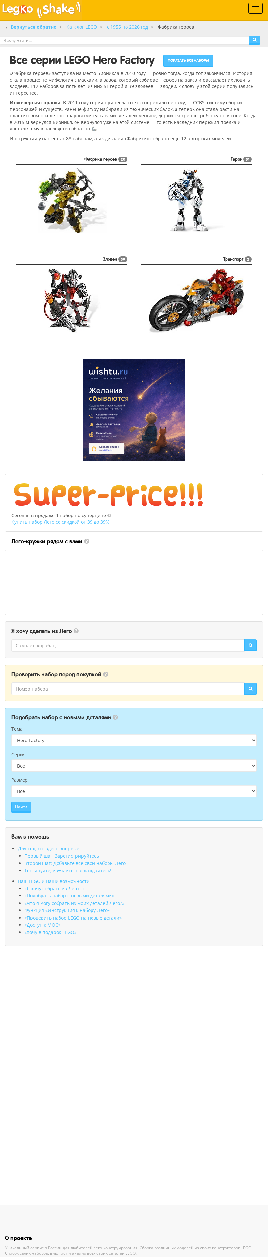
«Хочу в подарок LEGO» (50, 932)
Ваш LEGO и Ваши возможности (54, 881)
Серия (18, 754)
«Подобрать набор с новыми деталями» (69, 895)
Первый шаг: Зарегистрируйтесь (62, 856)
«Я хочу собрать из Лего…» (55, 888)
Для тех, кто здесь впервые (48, 848)
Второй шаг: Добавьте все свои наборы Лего (75, 863)
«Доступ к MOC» (42, 925)
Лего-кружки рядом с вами (46, 541)
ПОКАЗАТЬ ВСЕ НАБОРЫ (188, 60)
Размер (19, 780)
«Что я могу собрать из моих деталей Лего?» (74, 903)
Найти (21, 807)
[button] (109, 515)
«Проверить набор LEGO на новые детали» (73, 918)
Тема (17, 729)
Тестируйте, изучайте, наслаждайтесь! (68, 870)
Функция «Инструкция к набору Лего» (67, 910)
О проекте (18, 1238)
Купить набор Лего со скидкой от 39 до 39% (60, 522)
